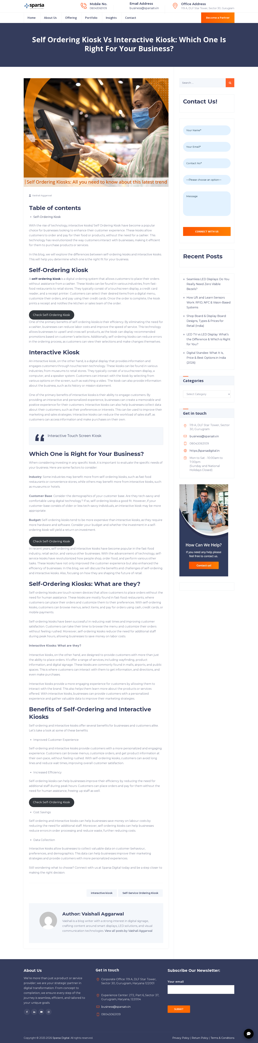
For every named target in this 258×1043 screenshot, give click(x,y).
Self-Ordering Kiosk (47, 217)
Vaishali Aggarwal (42, 195)
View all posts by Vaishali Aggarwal (129, 930)
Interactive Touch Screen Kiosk (74, 436)
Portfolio (91, 18)
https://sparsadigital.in (205, 450)
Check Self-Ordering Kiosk (51, 315)
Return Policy (200, 1037)
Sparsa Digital (61, 1037)
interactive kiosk (102, 893)
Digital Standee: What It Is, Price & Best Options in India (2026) (206, 357)
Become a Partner (218, 17)
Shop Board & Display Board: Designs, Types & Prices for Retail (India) (206, 320)
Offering (71, 18)
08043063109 (98, 8)
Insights (111, 18)
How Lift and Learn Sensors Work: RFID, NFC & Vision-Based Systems (209, 302)
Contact (130, 18)
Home (32, 18)
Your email (176, 981)
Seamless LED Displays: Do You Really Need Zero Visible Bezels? (208, 284)
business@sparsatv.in (144, 8)
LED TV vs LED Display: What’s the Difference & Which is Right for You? (208, 339)
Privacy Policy (180, 1037)
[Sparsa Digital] (34, 6)
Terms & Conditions (222, 1037)
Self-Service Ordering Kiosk (140, 893)
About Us (50, 18)
